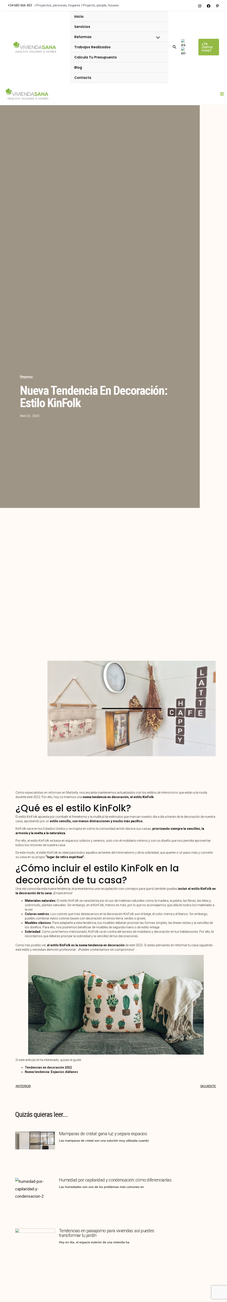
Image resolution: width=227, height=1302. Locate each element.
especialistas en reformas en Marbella (51, 792)
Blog (78, 67)
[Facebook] (208, 6)
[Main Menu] (222, 94)
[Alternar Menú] (157, 38)
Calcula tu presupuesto (95, 57)
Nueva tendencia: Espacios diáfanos (51, 1072)
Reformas (83, 37)
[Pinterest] (217, 6)
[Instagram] (200, 6)
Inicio (79, 16)
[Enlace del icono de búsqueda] (175, 47)
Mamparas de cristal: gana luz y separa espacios (103, 1133)
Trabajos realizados (92, 47)
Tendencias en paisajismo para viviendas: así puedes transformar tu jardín (106, 1233)
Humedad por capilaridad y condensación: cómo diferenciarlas (115, 1180)
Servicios (82, 26)
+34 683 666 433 (20, 5)
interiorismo (169, 792)
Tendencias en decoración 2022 (48, 1067)
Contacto (82, 77)
